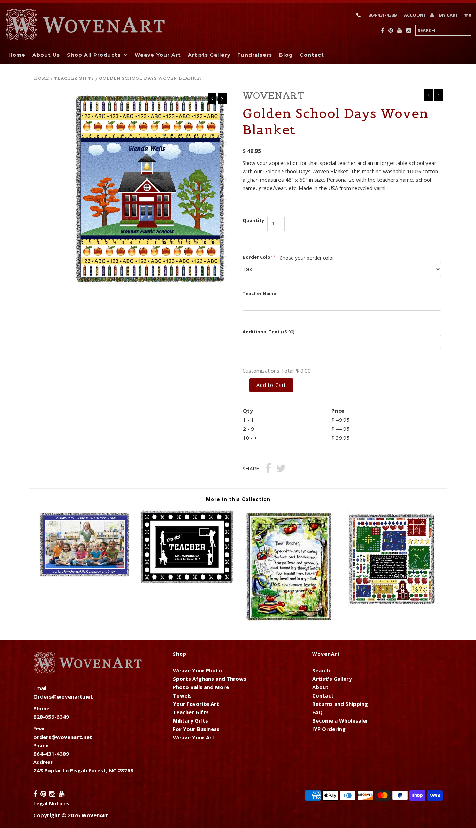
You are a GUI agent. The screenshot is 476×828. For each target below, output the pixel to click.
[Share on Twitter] (281, 469)
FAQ (317, 712)
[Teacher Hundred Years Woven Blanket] (391, 607)
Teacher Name (259, 293)
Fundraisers (254, 55)
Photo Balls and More (201, 687)
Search (321, 670)
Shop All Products (94, 55)
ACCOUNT (416, 15)
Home (16, 55)
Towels (182, 695)
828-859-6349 (51, 716)
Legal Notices (51, 803)
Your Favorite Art (196, 703)
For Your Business (196, 728)
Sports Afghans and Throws (209, 678)
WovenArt (95, 815)
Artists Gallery (209, 55)
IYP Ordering (329, 728)
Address (43, 762)
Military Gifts (190, 720)
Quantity (253, 220)
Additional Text (268, 331)
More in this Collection (238, 499)
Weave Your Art (158, 55)
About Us (46, 55)
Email (39, 728)
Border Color (257, 257)
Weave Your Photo (197, 670)
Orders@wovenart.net (63, 696)
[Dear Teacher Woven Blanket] (289, 621)
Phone (40, 745)
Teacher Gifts (74, 78)
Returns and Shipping (340, 703)
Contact (312, 55)
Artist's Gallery (332, 678)
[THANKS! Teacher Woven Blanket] (186, 582)
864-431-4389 (382, 15)
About (320, 687)
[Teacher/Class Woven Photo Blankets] (84, 577)
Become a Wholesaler (340, 720)
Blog (286, 55)
